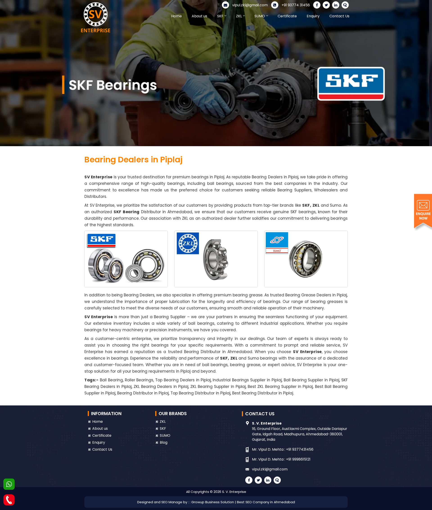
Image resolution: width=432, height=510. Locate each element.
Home (176, 16)
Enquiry (313, 16)
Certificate (287, 16)
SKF (220, 16)
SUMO (259, 16)
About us (199, 16)
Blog (163, 442)
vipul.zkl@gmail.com (249, 5)
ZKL (239, 16)
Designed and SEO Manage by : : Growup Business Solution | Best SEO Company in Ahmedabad (216, 502)
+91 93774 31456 (295, 5)
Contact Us (339, 16)
